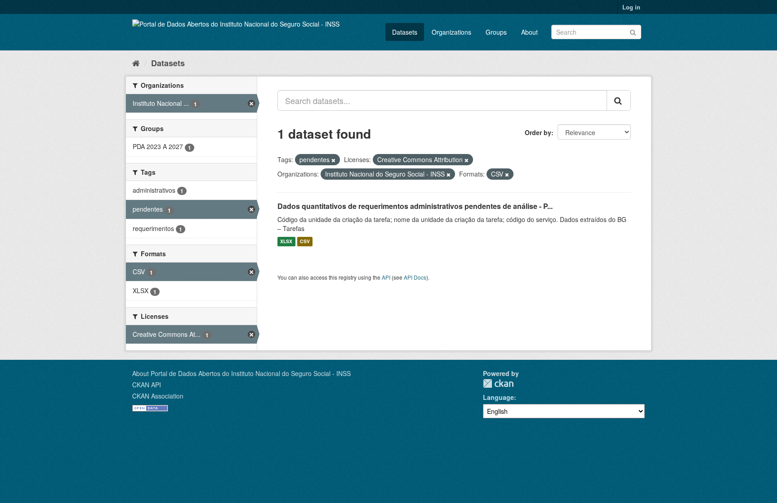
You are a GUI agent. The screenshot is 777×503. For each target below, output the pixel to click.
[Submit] (633, 31)
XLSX (286, 241)
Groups (496, 31)
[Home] (136, 62)
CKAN (498, 383)
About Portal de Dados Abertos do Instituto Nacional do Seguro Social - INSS (241, 373)
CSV (305, 241)
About (529, 31)
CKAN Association (157, 395)
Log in (631, 7)
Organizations (451, 31)
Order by (538, 132)
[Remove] (333, 159)
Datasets (404, 31)
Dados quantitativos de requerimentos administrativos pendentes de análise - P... (415, 206)
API (386, 277)
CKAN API (146, 384)
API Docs (415, 277)
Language (498, 397)
